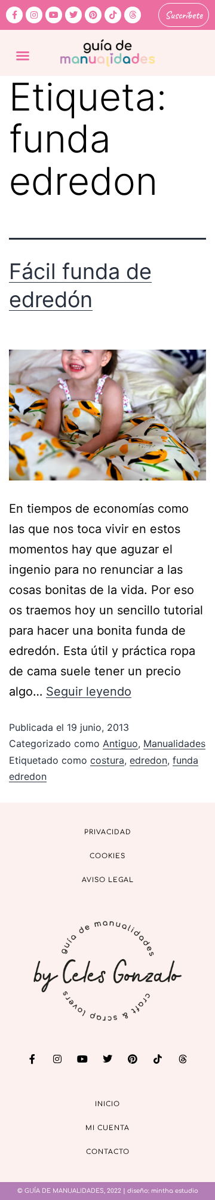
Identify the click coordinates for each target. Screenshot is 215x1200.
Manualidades (174, 743)
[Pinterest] (93, 15)
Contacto (108, 1152)
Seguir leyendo (88, 691)
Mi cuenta (107, 1128)
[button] (22, 55)
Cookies (107, 856)
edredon (148, 760)
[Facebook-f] (14, 15)
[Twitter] (73, 15)
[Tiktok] (113, 15)
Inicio (107, 1104)
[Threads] (132, 15)
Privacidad (107, 832)
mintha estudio (174, 1190)
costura (107, 760)
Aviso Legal (108, 880)
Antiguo (120, 743)
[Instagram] (34, 15)
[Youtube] (53, 15)
